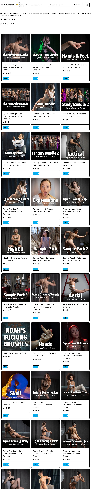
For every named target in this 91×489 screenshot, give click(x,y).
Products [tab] (4, 23)
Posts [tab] (12, 23)
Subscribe (77, 5)
